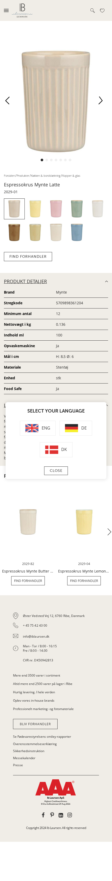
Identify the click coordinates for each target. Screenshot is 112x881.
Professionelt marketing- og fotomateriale (43, 709)
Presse (18, 765)
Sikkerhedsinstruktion (28, 751)
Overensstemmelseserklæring (35, 744)
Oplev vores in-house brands (33, 700)
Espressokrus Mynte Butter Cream (28, 571)
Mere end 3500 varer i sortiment (36, 675)
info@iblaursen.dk (36, 636)
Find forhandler (28, 257)
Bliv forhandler (35, 724)
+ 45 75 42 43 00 (35, 625)
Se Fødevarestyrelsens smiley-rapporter (42, 736)
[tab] (56, 638)
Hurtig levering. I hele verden (34, 692)
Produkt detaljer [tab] (25, 281)
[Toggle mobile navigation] (6, 10)
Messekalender (24, 758)
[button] (9, 102)
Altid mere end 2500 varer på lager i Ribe (42, 684)
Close (56, 471)
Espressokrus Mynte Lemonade (84, 571)
